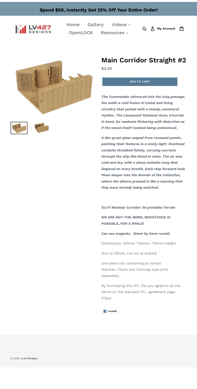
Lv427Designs (29, 358)
